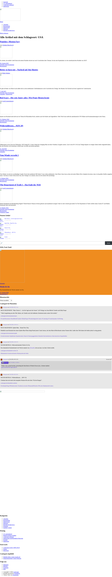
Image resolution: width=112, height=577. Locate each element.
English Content (7, 527)
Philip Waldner (6, 73)
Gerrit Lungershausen (8, 101)
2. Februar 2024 (4, 178)
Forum (5, 549)
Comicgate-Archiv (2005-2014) (11, 547)
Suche (108, 243)
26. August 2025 (4, 63)
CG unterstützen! (7, 3)
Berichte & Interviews (9, 30)
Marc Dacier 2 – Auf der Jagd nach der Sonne (13, 218)
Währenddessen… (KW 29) (11, 126)
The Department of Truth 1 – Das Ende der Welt (20, 185)
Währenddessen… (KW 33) (10, 232)
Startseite (5, 2)
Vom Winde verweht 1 (9, 155)
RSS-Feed (6, 550)
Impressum (6, 6)
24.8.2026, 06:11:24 (13, 307)
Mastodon (5, 564)
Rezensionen (6, 26)
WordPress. (17, 573)
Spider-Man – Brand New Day (11, 223)
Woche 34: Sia (7, 227)
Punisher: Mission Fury (10, 42)
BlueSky (5, 566)
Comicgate (4, 307)
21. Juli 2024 (3, 149)
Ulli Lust (6, 362)
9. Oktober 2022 (4, 208)
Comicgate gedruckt (8, 5)
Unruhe (6, 237)
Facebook (5, 567)
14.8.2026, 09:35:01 (13, 374)
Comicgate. (16, 572)
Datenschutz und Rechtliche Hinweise (13, 538)
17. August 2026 (4, 292)
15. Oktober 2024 (4, 119)
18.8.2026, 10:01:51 (13, 342)
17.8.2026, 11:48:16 (14, 362)
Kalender (2, 283)
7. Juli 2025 (3, 91)
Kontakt (5, 540)
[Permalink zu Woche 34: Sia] (12, 282)
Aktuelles (5, 24)
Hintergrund (6, 27)
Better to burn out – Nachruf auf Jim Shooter (19, 70)
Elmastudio (15, 575)
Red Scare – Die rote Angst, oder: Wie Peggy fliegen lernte (24, 98)
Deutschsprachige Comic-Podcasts (12, 558)
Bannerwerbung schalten (9, 535)
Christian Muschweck (8, 45)
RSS (4, 569)
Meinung (5, 29)
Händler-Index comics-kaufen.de (11, 557)
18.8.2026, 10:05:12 (13, 324)
